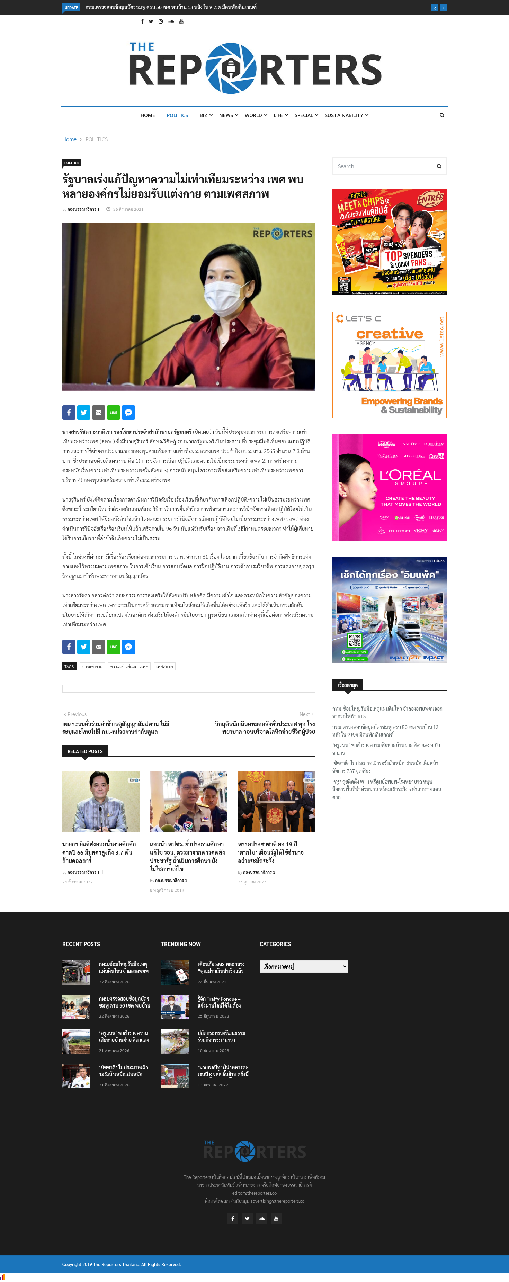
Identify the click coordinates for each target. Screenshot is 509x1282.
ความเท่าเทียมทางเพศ (129, 666)
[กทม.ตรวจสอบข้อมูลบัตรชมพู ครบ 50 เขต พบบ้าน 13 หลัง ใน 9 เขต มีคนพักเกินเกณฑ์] (77, 1008)
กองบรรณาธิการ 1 (84, 209)
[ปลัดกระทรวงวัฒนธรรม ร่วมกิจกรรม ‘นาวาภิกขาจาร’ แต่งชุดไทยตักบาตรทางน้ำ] (176, 1042)
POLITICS (177, 115)
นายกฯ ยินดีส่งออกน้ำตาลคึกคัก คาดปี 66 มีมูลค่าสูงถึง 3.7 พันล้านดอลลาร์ (99, 852)
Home (148, 115)
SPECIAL (304, 115)
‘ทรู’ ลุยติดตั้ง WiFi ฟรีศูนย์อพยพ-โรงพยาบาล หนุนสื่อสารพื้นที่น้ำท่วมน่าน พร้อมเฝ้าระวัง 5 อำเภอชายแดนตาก (386, 789)
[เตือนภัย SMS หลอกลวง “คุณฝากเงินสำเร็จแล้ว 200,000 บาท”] (176, 973)
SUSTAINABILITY (344, 115)
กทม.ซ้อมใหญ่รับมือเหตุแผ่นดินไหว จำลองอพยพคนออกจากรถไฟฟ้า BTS (387, 712)
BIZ (203, 115)
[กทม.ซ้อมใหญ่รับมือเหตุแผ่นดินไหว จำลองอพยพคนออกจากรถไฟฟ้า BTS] (77, 973)
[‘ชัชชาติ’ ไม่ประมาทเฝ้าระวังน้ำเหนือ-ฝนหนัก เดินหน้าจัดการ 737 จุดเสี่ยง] (77, 1077)
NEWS (226, 115)
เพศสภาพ (164, 666)
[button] (434, 7)
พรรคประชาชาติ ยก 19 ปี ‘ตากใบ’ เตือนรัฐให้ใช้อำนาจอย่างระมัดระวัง (271, 852)
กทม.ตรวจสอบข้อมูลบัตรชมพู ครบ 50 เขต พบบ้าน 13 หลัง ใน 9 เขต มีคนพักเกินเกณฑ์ (171, 7)
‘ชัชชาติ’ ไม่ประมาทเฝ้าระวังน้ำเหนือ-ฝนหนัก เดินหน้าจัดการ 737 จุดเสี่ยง (385, 767)
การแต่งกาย (92, 666)
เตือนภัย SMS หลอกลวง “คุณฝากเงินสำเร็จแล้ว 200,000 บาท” (221, 971)
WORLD (253, 115)
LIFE (278, 115)
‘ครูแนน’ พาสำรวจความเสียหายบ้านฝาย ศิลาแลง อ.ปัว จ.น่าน (386, 749)
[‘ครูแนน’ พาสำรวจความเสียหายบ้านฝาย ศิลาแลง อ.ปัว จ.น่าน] (77, 1042)
